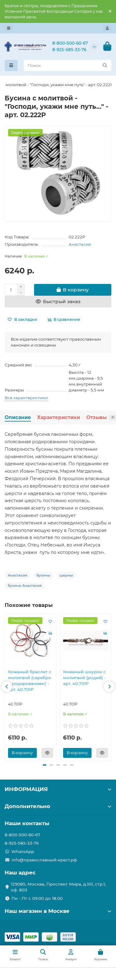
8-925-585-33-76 (69, 49)
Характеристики (58, 417)
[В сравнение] (50, 633)
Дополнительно (27, 806)
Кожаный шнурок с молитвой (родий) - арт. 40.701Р (84, 677)
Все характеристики (26, 397)
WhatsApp (22, 851)
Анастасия (80, 244)
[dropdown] (9, 28)
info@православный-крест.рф (44, 859)
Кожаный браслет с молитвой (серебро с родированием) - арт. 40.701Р (29, 680)
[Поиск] (105, 65)
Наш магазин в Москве (37, 911)
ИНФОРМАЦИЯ (26, 789)
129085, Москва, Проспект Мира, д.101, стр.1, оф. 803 (58, 887)
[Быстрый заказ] (47, 753)
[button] (7, 686)
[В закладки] (50, 621)
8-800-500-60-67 (70, 43)
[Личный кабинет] (107, 28)
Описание (18, 417)
